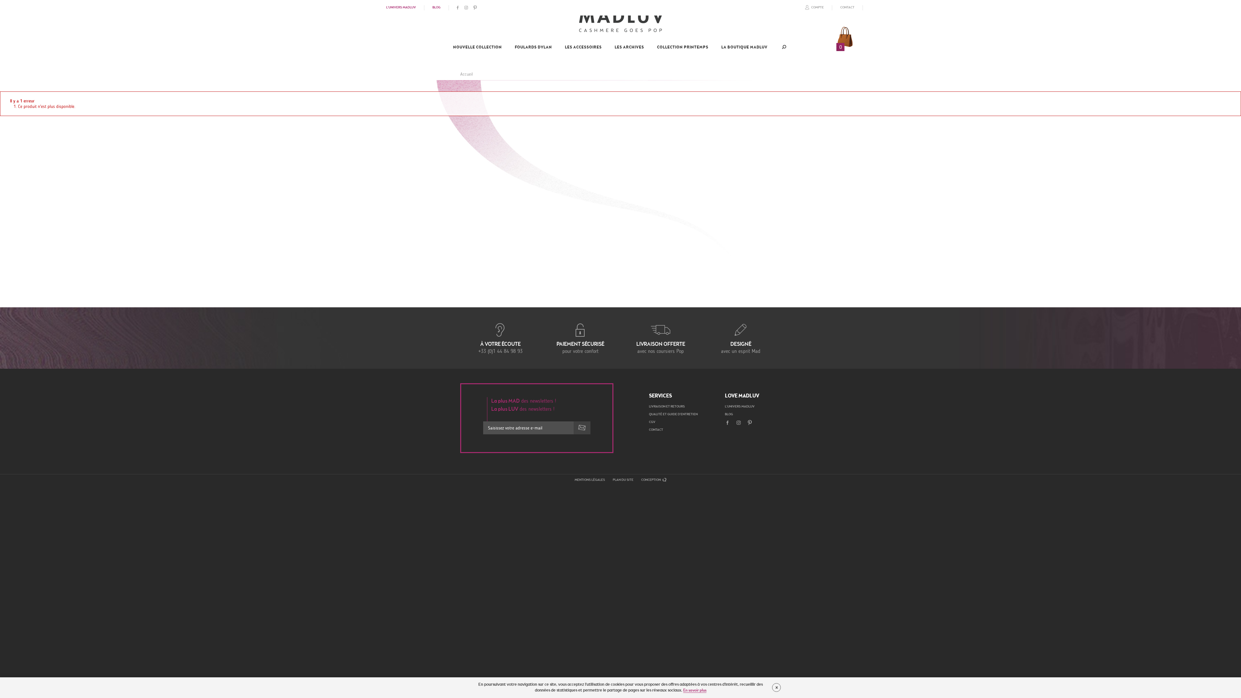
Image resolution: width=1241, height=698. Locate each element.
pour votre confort (580, 348)
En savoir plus (694, 691)
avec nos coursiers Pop (660, 348)
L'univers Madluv (401, 7)
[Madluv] (620, 24)
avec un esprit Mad (740, 348)
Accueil (466, 74)
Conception (651, 480)
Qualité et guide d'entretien (673, 414)
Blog (436, 7)
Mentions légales (590, 480)
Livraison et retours (667, 406)
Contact (847, 7)
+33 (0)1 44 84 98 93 (500, 348)
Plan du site (623, 480)
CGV (652, 422)
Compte (817, 7)
